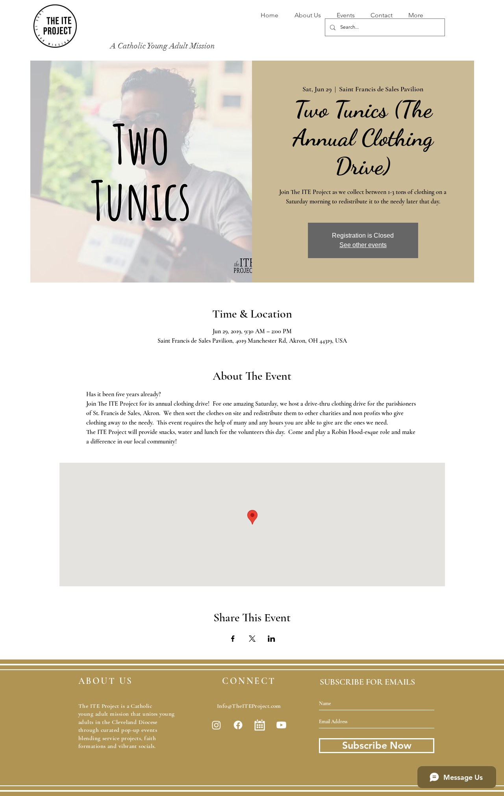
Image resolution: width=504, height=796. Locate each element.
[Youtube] (281, 725)
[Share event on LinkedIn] (271, 638)
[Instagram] (216, 725)
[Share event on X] (252, 638)
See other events (363, 245)
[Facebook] (238, 725)
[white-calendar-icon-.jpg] (259, 725)
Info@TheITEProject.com (249, 705)
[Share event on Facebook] (233, 638)
